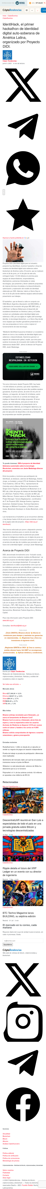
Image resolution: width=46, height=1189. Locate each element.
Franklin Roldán (27, 1185)
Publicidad (6, 1172)
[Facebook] (23, 1124)
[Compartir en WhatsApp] (23, 188)
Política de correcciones (11, 1158)
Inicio (4, 16)
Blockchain (6, 1136)
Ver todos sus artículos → (12, 684)
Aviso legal (6, 1178)
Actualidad (6, 1134)
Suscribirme (8, 944)
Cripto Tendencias (10, 61)
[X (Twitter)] (23, 999)
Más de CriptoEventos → (11, 786)
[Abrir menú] (26, 10)
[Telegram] (23, 1083)
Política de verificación (10, 1155)
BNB (4, 701)
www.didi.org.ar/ (8, 620)
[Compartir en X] (23, 105)
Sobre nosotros (8, 1170)
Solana (5, 698)
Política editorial (8, 1153)
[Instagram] (23, 1041)
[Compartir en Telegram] (23, 146)
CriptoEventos (13, 16)
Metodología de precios (11, 1161)
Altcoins (5, 1141)
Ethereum (6, 696)
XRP (4, 703)
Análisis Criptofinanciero (11, 1144)
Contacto (6, 1175)
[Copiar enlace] (4, 192)
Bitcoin (5, 693)
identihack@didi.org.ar (18, 625)
